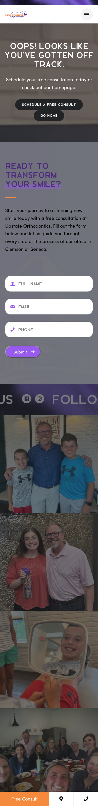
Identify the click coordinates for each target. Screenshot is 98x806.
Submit (20, 352)
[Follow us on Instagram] (32, 398)
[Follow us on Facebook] (19, 398)
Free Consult (24, 799)
